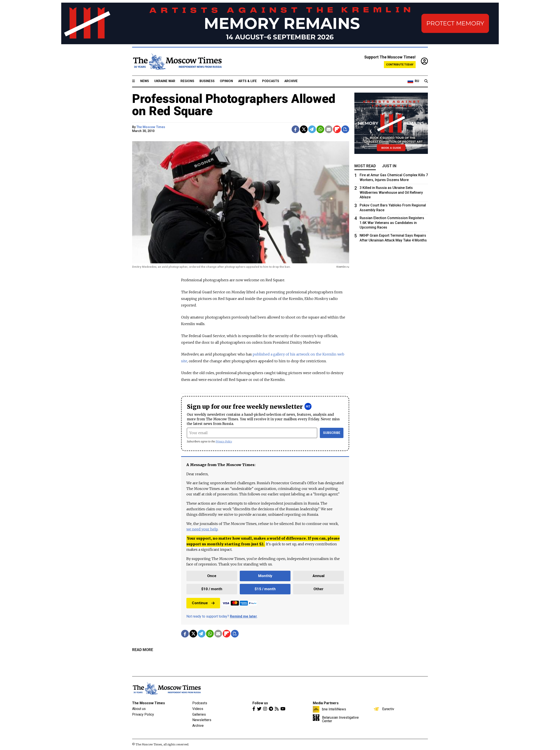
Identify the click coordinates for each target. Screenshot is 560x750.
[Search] (426, 81)
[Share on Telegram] (312, 129)
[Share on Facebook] (295, 129)
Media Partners (326, 703)
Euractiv (388, 709)
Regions (187, 81)
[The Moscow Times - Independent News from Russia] (177, 61)
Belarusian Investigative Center (340, 719)
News (144, 81)
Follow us (260, 703)
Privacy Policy (224, 441)
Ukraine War (164, 81)
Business (207, 81)
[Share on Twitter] (304, 129)
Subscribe (331, 433)
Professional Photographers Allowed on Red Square (233, 105)
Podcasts (270, 81)
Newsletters (201, 720)
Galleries (199, 714)
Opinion (226, 81)
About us (139, 709)
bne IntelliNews (334, 709)
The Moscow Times (148, 703)
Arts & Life (247, 81)
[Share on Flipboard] (337, 129)
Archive (291, 81)
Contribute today (399, 64)
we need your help (202, 529)
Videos (197, 709)
